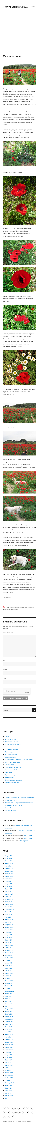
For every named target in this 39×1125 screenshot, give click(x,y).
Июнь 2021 (8, 999)
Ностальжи (8, 772)
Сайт (5, 678)
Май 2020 (8, 1032)
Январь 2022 (9, 981)
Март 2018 (8, 1098)
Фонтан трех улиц (10, 810)
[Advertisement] (19, 34)
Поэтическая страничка (12, 782)
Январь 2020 (9, 1042)
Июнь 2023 (8, 940)
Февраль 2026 (9, 868)
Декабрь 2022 (9, 955)
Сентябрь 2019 (9, 1052)
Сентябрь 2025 (9, 881)
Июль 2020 (8, 1027)
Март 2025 (8, 896)
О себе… (7, 737)
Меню (33, 7)
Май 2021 (8, 1001)
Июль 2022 (8, 965)
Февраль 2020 (9, 1039)
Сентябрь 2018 (9, 1083)
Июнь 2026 (8, 861)
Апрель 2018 (9, 1096)
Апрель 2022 (9, 973)
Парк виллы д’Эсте (11, 800)
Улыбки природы (10, 777)
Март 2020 (8, 1037)
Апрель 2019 (9, 1065)
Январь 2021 (9, 1011)
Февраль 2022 (9, 978)
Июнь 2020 (8, 1029)
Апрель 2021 (9, 1004)
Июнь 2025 (8, 889)
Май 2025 (8, 891)
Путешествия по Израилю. (13, 744)
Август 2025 (9, 884)
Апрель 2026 (9, 863)
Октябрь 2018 (9, 1080)
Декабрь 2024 (9, 902)
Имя (4, 660)
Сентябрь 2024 (9, 909)
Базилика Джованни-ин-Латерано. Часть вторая (19, 797)
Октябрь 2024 (9, 907)
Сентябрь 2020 (9, 1022)
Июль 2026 (8, 858)
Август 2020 (9, 1024)
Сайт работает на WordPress (24, 1121)
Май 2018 (8, 1093)
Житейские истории (11, 739)
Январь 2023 (9, 953)
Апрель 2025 (9, 894)
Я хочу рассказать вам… (15, 6)
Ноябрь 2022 (9, 958)
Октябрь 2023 (9, 930)
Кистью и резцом (10, 757)
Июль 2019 (8, 1057)
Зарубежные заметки (11, 749)
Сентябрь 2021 (9, 991)
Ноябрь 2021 (9, 986)
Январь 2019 (9, 1073)
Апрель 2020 (9, 1034)
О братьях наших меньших (13, 767)
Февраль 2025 (9, 899)
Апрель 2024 (9, 919)
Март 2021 (8, 1006)
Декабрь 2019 (9, 1045)
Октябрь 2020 (9, 1019)
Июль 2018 (8, 1088)
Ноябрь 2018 (9, 1078)
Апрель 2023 (9, 945)
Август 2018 (9, 1085)
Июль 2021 (8, 996)
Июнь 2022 (8, 968)
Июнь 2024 (8, 914)
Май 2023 (8, 942)
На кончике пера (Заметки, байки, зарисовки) (19, 759)
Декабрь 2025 (9, 874)
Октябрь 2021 (9, 988)
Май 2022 (8, 970)
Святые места (9, 747)
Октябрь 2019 (9, 1050)
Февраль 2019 (9, 1070)
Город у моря (28, 836)
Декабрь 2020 (9, 1014)
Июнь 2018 (8, 1090)
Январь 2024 (9, 927)
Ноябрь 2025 (9, 876)
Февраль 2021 (9, 1009)
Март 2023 (8, 948)
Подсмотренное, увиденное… (14, 780)
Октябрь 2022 (9, 960)
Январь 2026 (9, 871)
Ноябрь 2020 (9, 1016)
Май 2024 (8, 917)
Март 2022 (8, 976)
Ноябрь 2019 (9, 1047)
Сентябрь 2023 (9, 932)
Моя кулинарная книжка (12, 762)
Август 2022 (9, 963)
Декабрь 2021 (9, 983)
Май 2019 (8, 1062)
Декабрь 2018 (9, 1075)
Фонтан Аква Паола (11, 808)
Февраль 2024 (9, 925)
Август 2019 (9, 1055)
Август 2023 (9, 935)
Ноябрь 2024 (9, 904)
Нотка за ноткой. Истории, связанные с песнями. (20, 770)
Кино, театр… (9, 752)
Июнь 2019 (8, 1060)
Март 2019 (8, 1067)
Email (5, 669)
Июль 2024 (8, 912)
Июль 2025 (8, 886)
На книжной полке (11, 754)
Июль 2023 (8, 937)
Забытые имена (9, 765)
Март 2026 (8, 866)
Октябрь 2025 (9, 879)
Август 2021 (9, 993)
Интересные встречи (11, 742)
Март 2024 (8, 922)
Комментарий (8, 633)
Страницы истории (11, 775)
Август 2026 (9, 856)
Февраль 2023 (9, 950)
